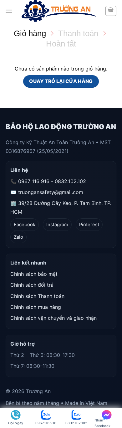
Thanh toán (78, 33)
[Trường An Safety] (58, 11)
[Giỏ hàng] (111, 11)
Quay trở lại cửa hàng (61, 81)
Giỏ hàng (30, 33)
